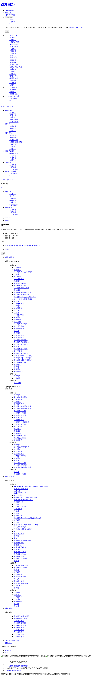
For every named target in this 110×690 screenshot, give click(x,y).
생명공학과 (18, 308)
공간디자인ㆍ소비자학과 (23, 272)
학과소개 (12, 37)
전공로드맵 (13, 65)
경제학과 (17, 270)
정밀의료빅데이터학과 (22, 467)
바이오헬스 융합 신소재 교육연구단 (27, 518)
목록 (7, 249)
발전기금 (17, 520)
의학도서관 (18, 586)
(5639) (26, 666)
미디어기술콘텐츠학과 (22, 292)
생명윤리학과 (19, 454)
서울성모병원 (19, 621)
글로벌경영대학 (20, 283)
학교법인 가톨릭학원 (22, 616)
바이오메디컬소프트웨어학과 (25, 297)
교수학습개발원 (20, 506)
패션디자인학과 (20, 435)
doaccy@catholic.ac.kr (13, 670)
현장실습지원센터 (21, 558)
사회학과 (17, 306)
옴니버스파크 (19, 581)
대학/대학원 (9, 257)
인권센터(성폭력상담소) (23, 529)
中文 (11, 100)
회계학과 (17, 369)
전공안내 (13, 35)
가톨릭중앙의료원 (21, 618)
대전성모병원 (19, 636)
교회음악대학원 (20, 474)
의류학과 (17, 333)
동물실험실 (18, 515)
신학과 (16, 472)
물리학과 (17, 290)
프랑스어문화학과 (21, 353)
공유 (7, 220)
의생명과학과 (19, 335)
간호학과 (17, 445)
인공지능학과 (19, 337)
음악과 (16, 331)
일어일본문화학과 (21, 340)
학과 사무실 (13, 46)
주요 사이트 (9, 476)
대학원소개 (13, 78)
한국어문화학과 (20, 362)
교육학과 (17, 402)
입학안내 (12, 74)
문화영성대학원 (20, 411)
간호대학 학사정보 (21, 565)
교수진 (13, 49)
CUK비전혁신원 (20, 493)
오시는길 (8, 643)
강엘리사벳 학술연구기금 (23, 500)
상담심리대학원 (20, 415)
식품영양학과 (19, 315)
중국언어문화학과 (21, 344)
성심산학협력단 (20, 527)
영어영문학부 (19, 326)
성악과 (16, 310)
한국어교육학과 (20, 438)
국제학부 (17, 281)
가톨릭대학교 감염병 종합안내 (25, 497)
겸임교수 (12, 53)
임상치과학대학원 (21, 465)
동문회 (16, 513)
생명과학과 (18, 417)
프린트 (7, 218)
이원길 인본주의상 (21, 489)
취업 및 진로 (14, 42)
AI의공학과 (18, 371)
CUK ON (17, 491)
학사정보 (12, 69)
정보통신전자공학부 (21, 342)
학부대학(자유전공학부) (23, 360)
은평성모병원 (19, 630)
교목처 (16, 504)
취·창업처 (17, 545)
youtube (8, 650)
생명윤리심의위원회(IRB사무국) (26, 525)
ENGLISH (13, 98)
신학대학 (17, 383)
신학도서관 (18, 597)
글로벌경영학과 (20, 285)
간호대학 (17, 378)
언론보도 (12, 92)
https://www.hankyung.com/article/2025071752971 (22, 245)
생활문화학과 (19, 420)
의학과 (16, 460)
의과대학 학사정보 (21, 583)
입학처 (16, 536)
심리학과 (17, 317)
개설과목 (12, 62)
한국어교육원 (19, 556)
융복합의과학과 (20, 456)
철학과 (16, 346)
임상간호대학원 (20, 463)
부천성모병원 (19, 627)
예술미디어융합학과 (21, 422)
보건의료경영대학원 (21, 447)
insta (6, 652)
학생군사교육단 (20, 552)
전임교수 (12, 51)
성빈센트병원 (19, 634)
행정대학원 (18, 440)
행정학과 (17, 365)
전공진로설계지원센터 (22, 540)
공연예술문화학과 (21, 397)
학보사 (16, 561)
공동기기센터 (19, 502)
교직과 (16, 274)
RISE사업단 (18, 495)
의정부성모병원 (20, 625)
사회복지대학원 (20, 413)
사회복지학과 (19, 304)
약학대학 (17, 322)
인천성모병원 (19, 632)
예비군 (16, 579)
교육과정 (12, 60)
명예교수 (12, 56)
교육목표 (12, 40)
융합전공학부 (19, 328)
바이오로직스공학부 (21, 294)
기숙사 (16, 511)
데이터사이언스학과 (21, 288)
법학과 (16, 301)
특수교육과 (18, 351)
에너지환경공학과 (21, 324)
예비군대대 (18, 531)
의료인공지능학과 (21, 424)
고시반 (12, 71)
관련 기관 (8, 608)
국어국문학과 (19, 279)
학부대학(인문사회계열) (23, 356)
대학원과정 (13, 76)
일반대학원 (18, 426)
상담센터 (17, 522)
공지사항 (12, 89)
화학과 (16, 367)
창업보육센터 (19, 543)
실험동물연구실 (20, 577)
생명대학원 (18, 451)
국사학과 (17, 276)
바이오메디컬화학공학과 (23, 299)
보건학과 (17, 449)
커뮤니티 (13, 87)
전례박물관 (18, 601)
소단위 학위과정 (15, 67)
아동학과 (17, 319)
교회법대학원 (19, 404)
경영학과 (17, 267)
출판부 (16, 604)
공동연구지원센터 (21, 567)
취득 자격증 (13, 44)
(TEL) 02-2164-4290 (16, 666)
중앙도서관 (18, 538)
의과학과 (17, 458)
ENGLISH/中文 (13, 96)
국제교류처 (18, 509)
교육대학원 (18, 399)
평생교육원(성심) (20, 547)
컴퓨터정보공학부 (21, 349)
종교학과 (17, 429)
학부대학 (17, 549)
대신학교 (17, 592)
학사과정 (13, 58)
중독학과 (17, 431)
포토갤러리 (13, 94)
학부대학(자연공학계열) (23, 358)
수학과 (16, 313)
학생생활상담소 (20, 554)
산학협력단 (18, 574)
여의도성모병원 (20, 623)
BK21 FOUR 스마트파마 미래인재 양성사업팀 (31, 486)
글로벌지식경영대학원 (22, 406)
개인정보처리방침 (12, 640)
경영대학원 (18, 395)
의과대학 (17, 376)
